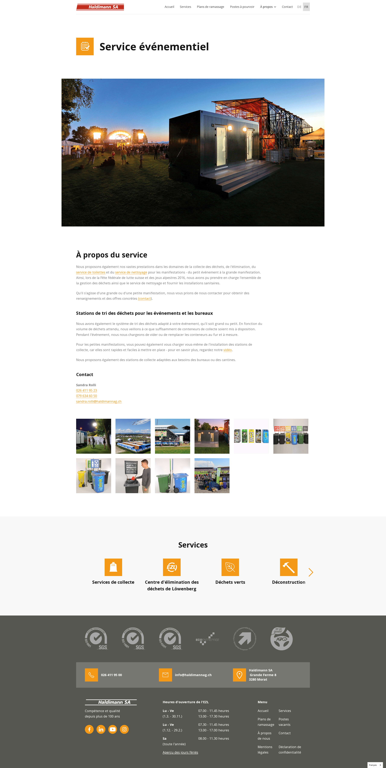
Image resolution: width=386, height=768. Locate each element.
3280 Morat (262, 675)
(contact (144, 298)
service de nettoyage (131, 272)
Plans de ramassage (210, 7)
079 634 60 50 (86, 396)
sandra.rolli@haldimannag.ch (99, 401)
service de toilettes (90, 272)
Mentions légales (265, 749)
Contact (287, 7)
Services (185, 7)
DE (299, 7)
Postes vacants (284, 722)
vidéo (227, 350)
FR (306, 7)
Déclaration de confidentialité (290, 749)
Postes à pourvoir (242, 7)
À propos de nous (264, 736)
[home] (100, 7)
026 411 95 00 (111, 675)
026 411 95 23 (86, 390)
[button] (268, 7)
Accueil (169, 7)
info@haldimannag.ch (193, 675)
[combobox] (375, 765)
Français (373, 765)
